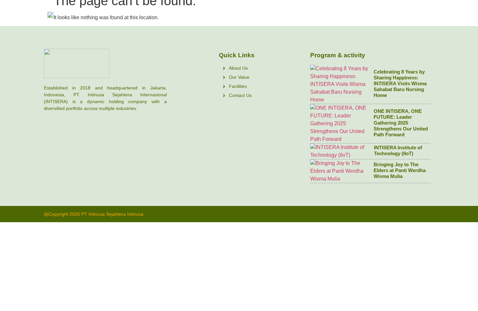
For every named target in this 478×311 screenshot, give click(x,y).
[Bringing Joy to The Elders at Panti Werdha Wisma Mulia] (340, 171)
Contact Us (416, 14)
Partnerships (324, 14)
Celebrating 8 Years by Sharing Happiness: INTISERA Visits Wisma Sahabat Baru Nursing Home (400, 83)
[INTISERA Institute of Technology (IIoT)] (340, 151)
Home (239, 14)
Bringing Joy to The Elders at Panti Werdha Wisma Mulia (400, 170)
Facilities (292, 14)
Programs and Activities (371, 14)
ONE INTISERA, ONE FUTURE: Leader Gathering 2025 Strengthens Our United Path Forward (401, 122)
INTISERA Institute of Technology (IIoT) (398, 150)
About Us (264, 14)
